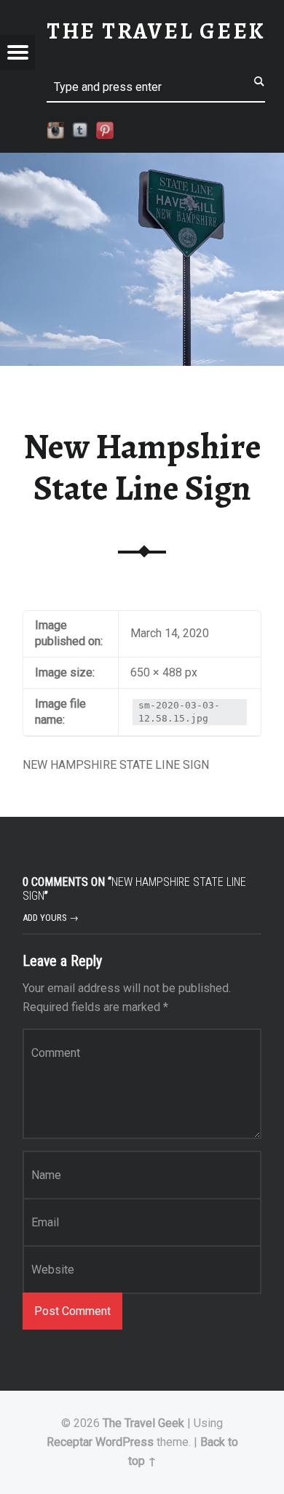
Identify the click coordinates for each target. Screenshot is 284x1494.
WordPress (124, 1442)
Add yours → (51, 917)
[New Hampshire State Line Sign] (142, 162)
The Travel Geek (143, 1423)
